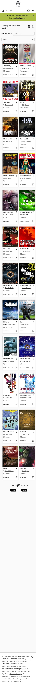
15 (13, 486)
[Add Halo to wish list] (33, 331)
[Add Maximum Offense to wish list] (16, 148)
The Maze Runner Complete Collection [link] (26, 285)
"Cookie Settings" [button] (16, 674)
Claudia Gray (8, 251)
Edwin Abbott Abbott (10, 324)
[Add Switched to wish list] (33, 477)
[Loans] (28, 11)
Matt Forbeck (25, 324)
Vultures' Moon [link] (25, 249)
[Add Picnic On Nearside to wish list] (16, 184)
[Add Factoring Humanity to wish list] (33, 404)
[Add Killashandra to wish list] (16, 294)
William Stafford (26, 251)
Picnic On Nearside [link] (9, 176)
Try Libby (8, 16)
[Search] (3, 10)
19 (24, 486)
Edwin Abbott (25, 434)
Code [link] (22, 102)
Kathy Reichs (25, 105)
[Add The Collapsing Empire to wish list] (33, 221)
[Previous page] (10, 486)
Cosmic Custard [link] (25, 66)
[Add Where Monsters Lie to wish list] (16, 441)
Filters (5, 39)
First (13, 490)
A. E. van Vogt (9, 105)
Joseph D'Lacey (26, 141)
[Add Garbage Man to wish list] (33, 148)
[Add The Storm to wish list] (16, 111)
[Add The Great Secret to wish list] (33, 184)
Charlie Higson (9, 68)
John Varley (8, 178)
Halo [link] (21, 322)
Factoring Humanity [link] (26, 395)
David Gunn (8, 141)
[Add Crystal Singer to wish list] (33, 367)
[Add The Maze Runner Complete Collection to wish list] (33, 294)
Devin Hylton (25, 471)
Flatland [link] (6, 322)
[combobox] (14, 10)
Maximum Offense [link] (9, 139)
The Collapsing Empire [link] (26, 212)
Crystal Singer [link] (25, 359)
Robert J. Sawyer (26, 398)
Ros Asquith (25, 68)
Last (24, 490)
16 (16, 486)
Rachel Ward (8, 398)
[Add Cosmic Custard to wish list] (33, 75)
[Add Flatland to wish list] (16, 331)
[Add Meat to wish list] (16, 477)
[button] (29, 27)
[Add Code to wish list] (33, 111)
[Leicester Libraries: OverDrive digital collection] (18, 4)
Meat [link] (5, 468)
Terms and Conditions (10, 659)
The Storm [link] (6, 102)
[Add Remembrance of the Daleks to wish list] (16, 367)
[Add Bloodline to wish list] (16, 258)
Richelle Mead (9, 215)
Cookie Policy (17, 681)
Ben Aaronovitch (9, 361)
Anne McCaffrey (9, 288)
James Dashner (26, 288)
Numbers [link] (6, 395)
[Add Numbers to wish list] (16, 404)
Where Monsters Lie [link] (9, 432)
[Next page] (27, 486)
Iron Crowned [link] (8, 212)
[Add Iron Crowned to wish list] (16, 221)
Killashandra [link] (7, 285)
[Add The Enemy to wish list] (16, 75)
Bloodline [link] (6, 249)
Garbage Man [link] (24, 139)
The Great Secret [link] (26, 176)
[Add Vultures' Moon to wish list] (33, 258)
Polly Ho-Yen (8, 434)
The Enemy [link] (7, 66)
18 (22, 486)
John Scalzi (25, 215)
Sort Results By (7, 34)
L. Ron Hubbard (26, 178)
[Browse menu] (32, 10)
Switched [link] (23, 468)
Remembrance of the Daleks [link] (9, 359)
